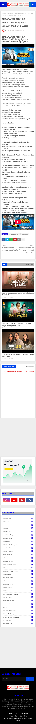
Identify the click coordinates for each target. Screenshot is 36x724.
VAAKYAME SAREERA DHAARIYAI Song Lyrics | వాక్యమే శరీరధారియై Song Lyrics (17, 324)
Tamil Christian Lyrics (18, 614)
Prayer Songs (18, 597)
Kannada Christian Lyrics (18, 571)
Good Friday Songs (18, 551)
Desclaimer (23, 716)
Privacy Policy (13, 716)
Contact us (24, 714)
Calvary (18, 528)
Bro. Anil (18, 522)
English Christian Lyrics (18, 545)
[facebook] (29, 500)
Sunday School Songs (18, 610)
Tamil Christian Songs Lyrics (18, 617)
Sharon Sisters (18, 604)
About (16, 714)
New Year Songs (18, 584)
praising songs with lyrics (18, 594)
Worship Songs (18, 623)
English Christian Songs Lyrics (18, 548)
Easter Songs (18, 541)
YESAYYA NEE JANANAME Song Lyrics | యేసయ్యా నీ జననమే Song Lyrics (18, 294)
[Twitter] (7, 239)
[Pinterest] (15, 239)
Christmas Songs (13, 234)
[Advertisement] (18, 438)
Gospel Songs (18, 554)
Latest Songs (9, 13)
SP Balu (18, 607)
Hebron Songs (18, 558)
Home (3, 13)
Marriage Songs (18, 577)
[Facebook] (3, 239)
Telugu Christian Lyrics (20, 718)
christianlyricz (18, 531)
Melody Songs (18, 581)
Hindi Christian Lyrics (18, 564)
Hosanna (18, 568)
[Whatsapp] (11, 239)
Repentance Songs (18, 600)
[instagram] (6, 500)
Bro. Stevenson (18, 525)
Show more (29, 264)
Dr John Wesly (18, 538)
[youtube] (14, 500)
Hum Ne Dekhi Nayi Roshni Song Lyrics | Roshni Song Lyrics (18, 355)
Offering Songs (18, 587)
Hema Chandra (18, 561)
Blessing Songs (18, 518)
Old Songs (18, 591)
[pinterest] (22, 500)
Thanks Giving (18, 620)
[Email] (19, 239)
